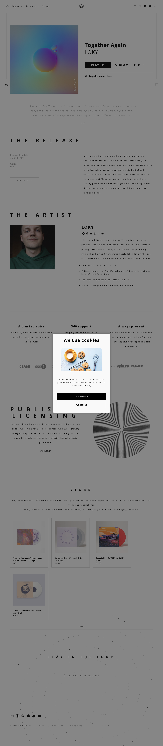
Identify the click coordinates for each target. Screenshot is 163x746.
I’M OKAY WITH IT (81, 396)
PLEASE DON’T (81, 405)
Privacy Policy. (85, 386)
